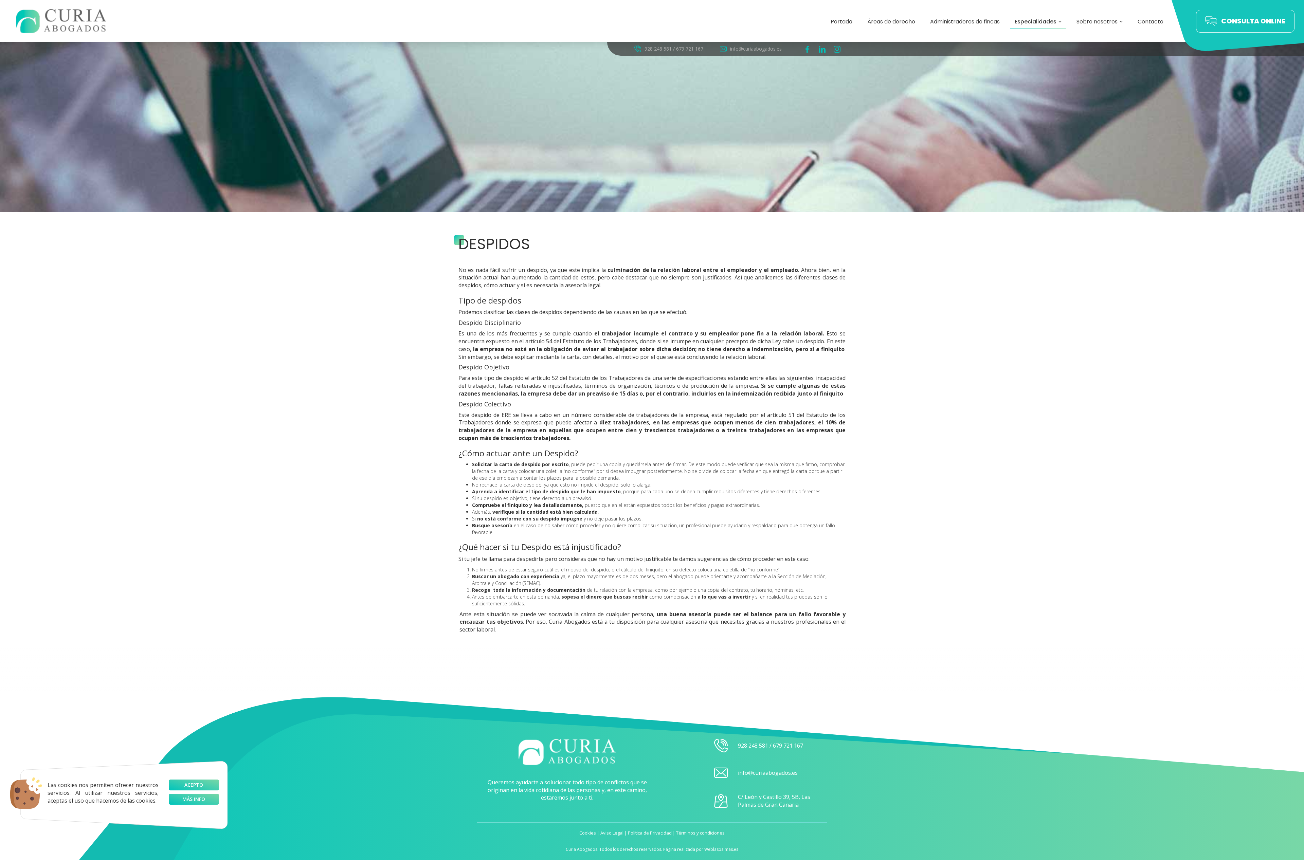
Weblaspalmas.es (721, 849)
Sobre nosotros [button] (1097, 21)
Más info (193, 799)
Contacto (1150, 21)
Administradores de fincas (965, 21)
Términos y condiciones (700, 833)
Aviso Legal (611, 833)
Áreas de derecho (891, 21)
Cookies (587, 833)
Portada (841, 21)
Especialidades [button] (1035, 21)
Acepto (193, 785)
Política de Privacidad (650, 833)
